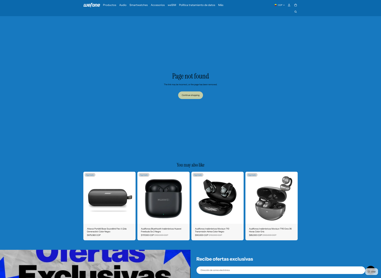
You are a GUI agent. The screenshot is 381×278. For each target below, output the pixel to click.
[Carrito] (295, 5)
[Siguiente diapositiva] (131, 197)
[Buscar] (295, 11)
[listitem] (221, 5)
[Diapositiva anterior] (87, 197)
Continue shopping (190, 95)
